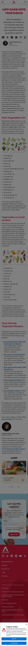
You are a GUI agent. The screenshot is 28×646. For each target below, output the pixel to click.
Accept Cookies (14, 643)
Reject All (14, 639)
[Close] (26, 624)
